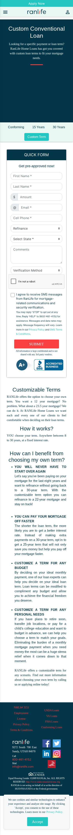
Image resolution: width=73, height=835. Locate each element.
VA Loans (51, 716)
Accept (37, 821)
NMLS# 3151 (21, 707)
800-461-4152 (21, 759)
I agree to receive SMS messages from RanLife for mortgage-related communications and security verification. (39, 314)
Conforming (16, 127)
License (21, 718)
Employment (21, 713)
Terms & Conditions (21, 730)
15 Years (38, 127)
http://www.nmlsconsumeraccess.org (43, 781)
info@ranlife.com (22, 766)
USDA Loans (51, 710)
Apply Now (36, 3)
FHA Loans (51, 721)
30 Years (59, 127)
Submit (36, 344)
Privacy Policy (54, 812)
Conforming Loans (51, 727)
